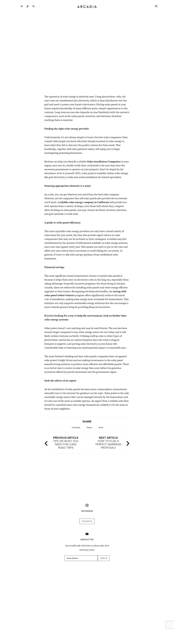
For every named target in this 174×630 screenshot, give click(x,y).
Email (101, 427)
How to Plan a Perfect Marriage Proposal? (108, 442)
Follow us (87, 521)
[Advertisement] (87, 72)
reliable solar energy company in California (84, 202)
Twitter (89, 427)
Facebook (76, 427)
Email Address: (72, 558)
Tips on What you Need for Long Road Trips (65, 442)
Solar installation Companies (104, 161)
